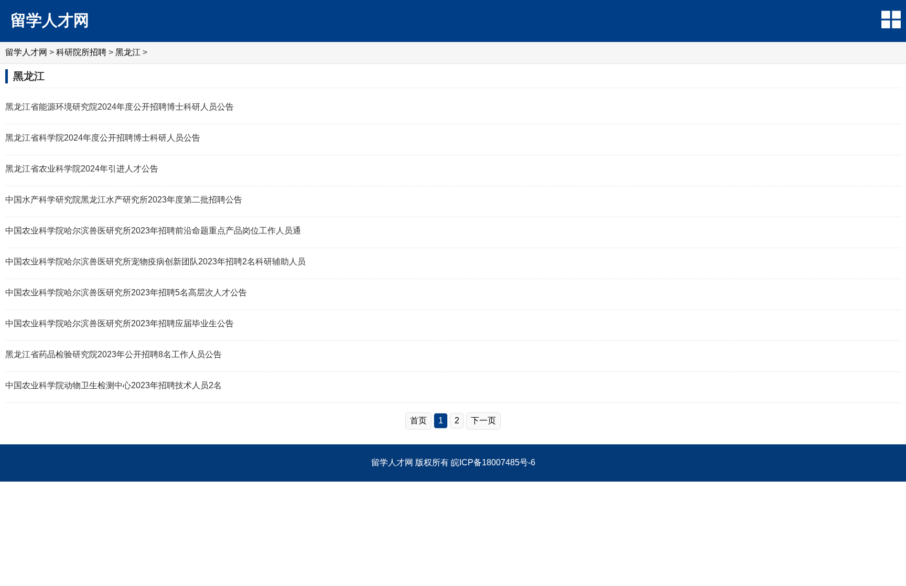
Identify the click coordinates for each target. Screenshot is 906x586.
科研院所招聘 (81, 52)
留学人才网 (49, 20)
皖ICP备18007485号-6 (493, 462)
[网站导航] (891, 19)
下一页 (483, 420)
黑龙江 (128, 52)
